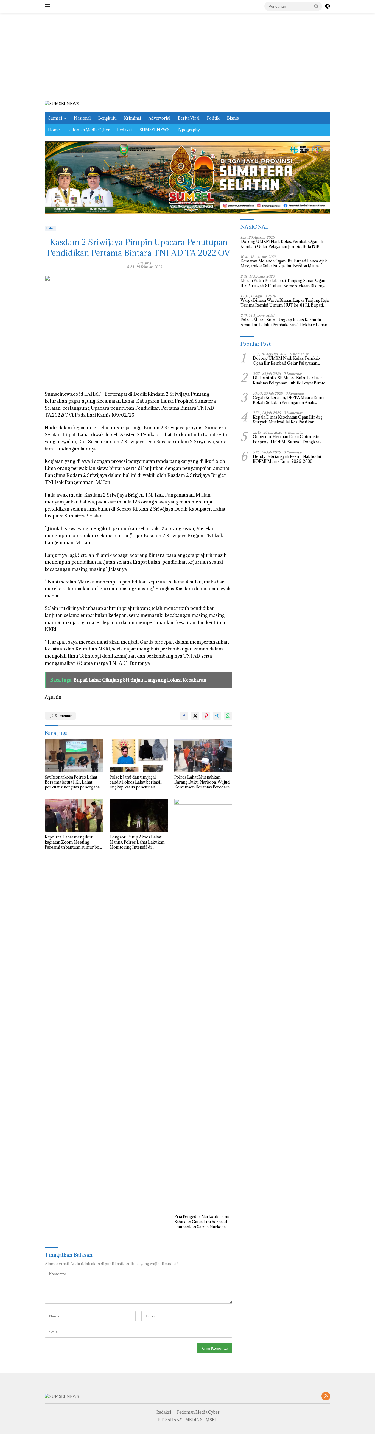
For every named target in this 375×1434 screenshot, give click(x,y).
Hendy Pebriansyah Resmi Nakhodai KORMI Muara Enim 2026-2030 (287, 459)
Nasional (82, 118)
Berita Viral (189, 118)
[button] (316, 6)
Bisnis (233, 118)
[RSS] (325, 1396)
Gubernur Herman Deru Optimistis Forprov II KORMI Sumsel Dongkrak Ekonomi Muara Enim (287, 439)
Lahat (50, 228)
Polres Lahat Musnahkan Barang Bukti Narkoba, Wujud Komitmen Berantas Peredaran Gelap (203, 782)
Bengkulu (107, 118)
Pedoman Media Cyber (88, 129)
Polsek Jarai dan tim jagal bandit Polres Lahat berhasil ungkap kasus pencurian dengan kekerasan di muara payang (136, 782)
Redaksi (124, 129)
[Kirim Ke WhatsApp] (228, 716)
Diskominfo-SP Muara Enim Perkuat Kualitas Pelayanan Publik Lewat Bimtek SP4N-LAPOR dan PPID (290, 380)
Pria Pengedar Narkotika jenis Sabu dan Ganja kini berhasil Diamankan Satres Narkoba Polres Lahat (202, 1221)
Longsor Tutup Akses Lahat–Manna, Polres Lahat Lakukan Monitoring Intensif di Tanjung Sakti (137, 842)
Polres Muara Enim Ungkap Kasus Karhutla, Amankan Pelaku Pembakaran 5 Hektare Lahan (284, 322)
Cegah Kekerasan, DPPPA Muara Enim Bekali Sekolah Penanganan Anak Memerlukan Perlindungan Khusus (288, 400)
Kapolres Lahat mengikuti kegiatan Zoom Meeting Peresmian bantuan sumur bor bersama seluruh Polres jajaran (73, 842)
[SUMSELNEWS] (62, 103)
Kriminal (132, 118)
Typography (188, 129)
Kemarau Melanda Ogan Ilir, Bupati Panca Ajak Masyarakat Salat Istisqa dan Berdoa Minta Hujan (283, 263)
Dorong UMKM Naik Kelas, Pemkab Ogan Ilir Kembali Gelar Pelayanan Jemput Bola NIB (282, 244)
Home (54, 129)
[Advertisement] (187, 56)
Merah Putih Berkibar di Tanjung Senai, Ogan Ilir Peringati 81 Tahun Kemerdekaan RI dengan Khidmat (284, 283)
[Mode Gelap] (327, 6)
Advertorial (159, 118)
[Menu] (48, 6)
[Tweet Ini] (195, 716)
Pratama (144, 263)
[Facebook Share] (184, 716)
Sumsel (55, 118)
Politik (213, 118)
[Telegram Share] (217, 716)
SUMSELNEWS (154, 129)
